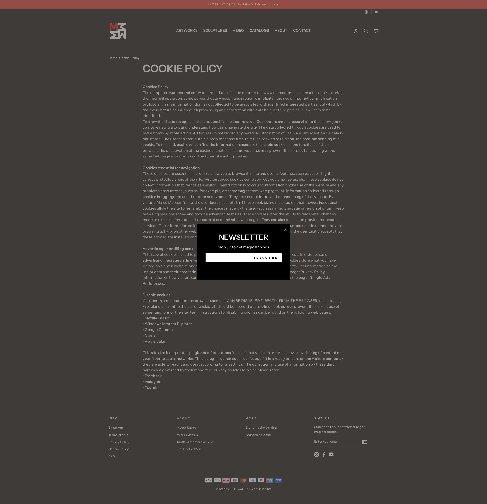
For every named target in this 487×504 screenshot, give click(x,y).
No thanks (243, 268)
